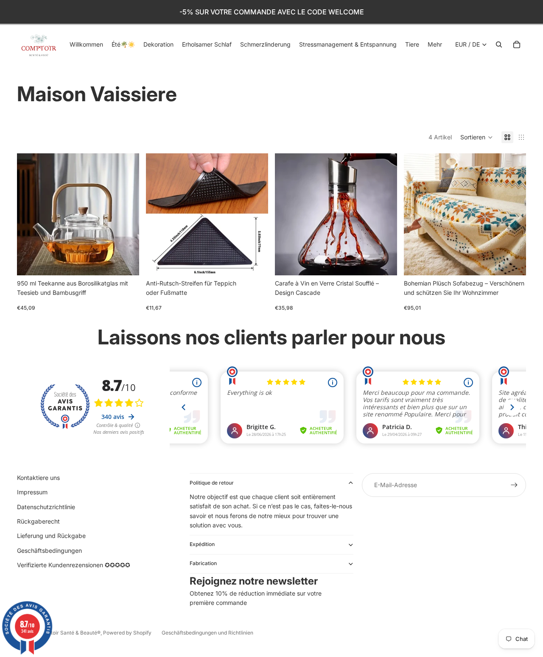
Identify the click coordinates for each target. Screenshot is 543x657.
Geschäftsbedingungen (49, 550)
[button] (476, 137)
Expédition (202, 544)
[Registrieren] (514, 485)
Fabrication (203, 563)
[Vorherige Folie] (29, 214)
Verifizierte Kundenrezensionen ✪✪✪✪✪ (73, 564)
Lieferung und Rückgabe (51, 535)
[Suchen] (499, 44)
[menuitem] (434, 44)
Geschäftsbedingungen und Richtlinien (207, 632)
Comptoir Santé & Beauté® (68, 632)
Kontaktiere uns (38, 477)
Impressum (32, 492)
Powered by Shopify (127, 632)
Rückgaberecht (38, 521)
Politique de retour (212, 483)
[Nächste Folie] (126, 214)
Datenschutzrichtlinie (46, 506)
